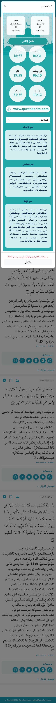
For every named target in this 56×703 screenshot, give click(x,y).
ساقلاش (28, 262)
